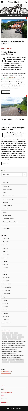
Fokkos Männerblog (6, 373)
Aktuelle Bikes (6, 182)
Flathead (15, 337)
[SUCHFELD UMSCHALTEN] (26, 2)
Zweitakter (11, 359)
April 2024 (5, 264)
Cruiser (19, 335)
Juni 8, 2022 (9, 48)
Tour (20, 351)
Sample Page (4, 402)
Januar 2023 (6, 280)
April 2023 (5, 271)
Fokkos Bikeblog (14, 2)
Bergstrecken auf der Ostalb (8, 77)
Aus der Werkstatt (7, 189)
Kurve (3, 343)
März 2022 (5, 313)
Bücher (4, 192)
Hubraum (4, 341)
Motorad (4, 345)
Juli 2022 (5, 300)
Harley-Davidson (12, 339)
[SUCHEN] (24, 174)
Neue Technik (6, 208)
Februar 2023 (6, 277)
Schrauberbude (12, 349)
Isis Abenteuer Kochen (6, 371)
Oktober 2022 (6, 290)
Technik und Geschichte (8, 218)
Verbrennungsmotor (7, 355)
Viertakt (16, 355)
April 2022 (5, 309)
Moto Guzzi (19, 343)
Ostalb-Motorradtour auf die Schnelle (12, 42)
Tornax (15, 351)
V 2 (14, 353)
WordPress (18, 408)
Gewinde (4, 339)
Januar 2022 (6, 319)
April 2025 (5, 248)
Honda (19, 339)
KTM (24, 341)
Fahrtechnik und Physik (8, 199)
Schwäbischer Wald (7, 351)
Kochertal (18, 341)
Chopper (14, 335)
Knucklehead (11, 341)
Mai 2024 (5, 261)
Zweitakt (4, 359)
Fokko (3, 48)
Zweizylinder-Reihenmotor (17, 361)
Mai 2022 (5, 306)
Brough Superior (6, 335)
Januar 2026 (6, 238)
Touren (4, 225)
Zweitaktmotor (20, 359)
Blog (2, 389)
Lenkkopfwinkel (11, 343)
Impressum (5, 202)
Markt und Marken (7, 205)
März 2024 (5, 267)
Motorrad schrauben (17, 347)
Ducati (4, 337)
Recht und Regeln (7, 215)
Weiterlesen (6, 92)
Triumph (4, 353)
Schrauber (4, 349)
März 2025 (5, 251)
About (2, 385)
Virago (21, 355)
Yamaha (9, 357)
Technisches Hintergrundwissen (10, 221)
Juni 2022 (5, 303)
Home (2, 395)
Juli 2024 (5, 258)
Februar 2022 (6, 316)
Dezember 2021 (7, 323)
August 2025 (6, 241)
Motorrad (11, 345)
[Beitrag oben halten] (26, 18)
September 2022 (7, 293)
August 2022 (6, 297)
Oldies (4, 212)
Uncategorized (6, 228)
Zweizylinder (5, 361)
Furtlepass (21, 337)
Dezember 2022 (7, 284)
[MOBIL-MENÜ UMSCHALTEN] (2, 2)
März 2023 (5, 274)
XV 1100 (4, 357)
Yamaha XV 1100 (16, 357)
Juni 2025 (5, 245)
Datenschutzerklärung (8, 195)
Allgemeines (6, 186)
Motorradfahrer (6, 347)
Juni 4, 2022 (9, 124)
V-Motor (10, 353)
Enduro (9, 337)
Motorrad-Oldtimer (20, 345)
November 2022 (7, 287)
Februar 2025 (6, 254)
